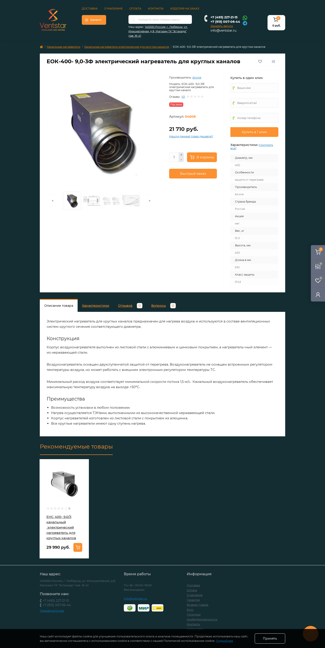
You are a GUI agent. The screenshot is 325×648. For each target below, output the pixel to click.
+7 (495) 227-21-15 (223, 17)
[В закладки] (260, 61)
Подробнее (224, 640)
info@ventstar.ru (223, 31)
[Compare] (82, 482)
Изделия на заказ (184, 8)
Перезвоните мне (52, 610)
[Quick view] (82, 466)
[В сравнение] (273, 61)
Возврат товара (197, 604)
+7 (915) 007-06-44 (225, 22)
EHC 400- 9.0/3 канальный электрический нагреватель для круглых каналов (61, 527)
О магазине (113, 8)
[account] (318, 294)
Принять (270, 638)
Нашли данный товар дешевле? (191, 136)
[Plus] (181, 154)
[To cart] (77, 547)
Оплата (135, 8)
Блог (190, 609)
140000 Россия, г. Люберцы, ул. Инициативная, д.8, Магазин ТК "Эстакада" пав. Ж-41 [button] (158, 31)
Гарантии (193, 600)
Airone (196, 77)
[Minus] (181, 159)
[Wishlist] (82, 474)
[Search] (133, 19)
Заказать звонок (221, 26)
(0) (183, 96)
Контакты (156, 8)
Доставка (90, 8)
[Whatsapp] (245, 18)
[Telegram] (245, 23)
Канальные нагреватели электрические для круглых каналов (126, 46)
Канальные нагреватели (63, 46)
